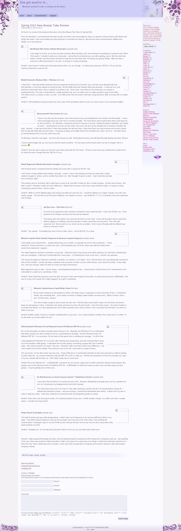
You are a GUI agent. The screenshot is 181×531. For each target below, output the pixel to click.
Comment (25, 494)
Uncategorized (148, 104)
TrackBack (26, 468)
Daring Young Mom (150, 117)
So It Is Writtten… (149, 136)
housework (147, 78)
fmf (144, 74)
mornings (146, 86)
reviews (146, 98)
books (145, 62)
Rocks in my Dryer (149, 134)
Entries (147, 147)
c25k (145, 63)
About (29, 16)
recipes (145, 97)
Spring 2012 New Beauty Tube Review (45, 25)
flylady (145, 73)
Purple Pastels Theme (101, 527)
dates (145, 69)
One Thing (147, 132)
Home (22, 16)
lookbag (146, 80)
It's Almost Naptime (150, 123)
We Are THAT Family (150, 139)
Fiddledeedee (148, 119)
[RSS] (157, 157)
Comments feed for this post (30, 466)
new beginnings (148, 93)
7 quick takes (148, 52)
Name (57, 481)
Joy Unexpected (149, 125)
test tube (146, 100)
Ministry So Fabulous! (151, 130)
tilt (144, 102)
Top (88, 529)
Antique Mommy (149, 112)
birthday (146, 60)
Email (56, 486)
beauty (145, 56)
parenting (146, 95)
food (144, 76)
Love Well (146, 127)
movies (145, 87)
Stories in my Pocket (150, 138)
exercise (146, 71)
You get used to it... (78, 527)
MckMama (147, 128)
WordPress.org (148, 151)
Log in (145, 145)
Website (57, 490)
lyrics (145, 82)
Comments (149, 149)
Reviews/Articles (41, 16)
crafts (145, 65)
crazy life (146, 67)
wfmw (145, 106)
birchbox (146, 58)
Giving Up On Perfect (150, 121)
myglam (146, 91)
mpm (145, 89)
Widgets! (53, 16)
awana (145, 54)
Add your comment (27, 463)
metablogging (148, 84)
